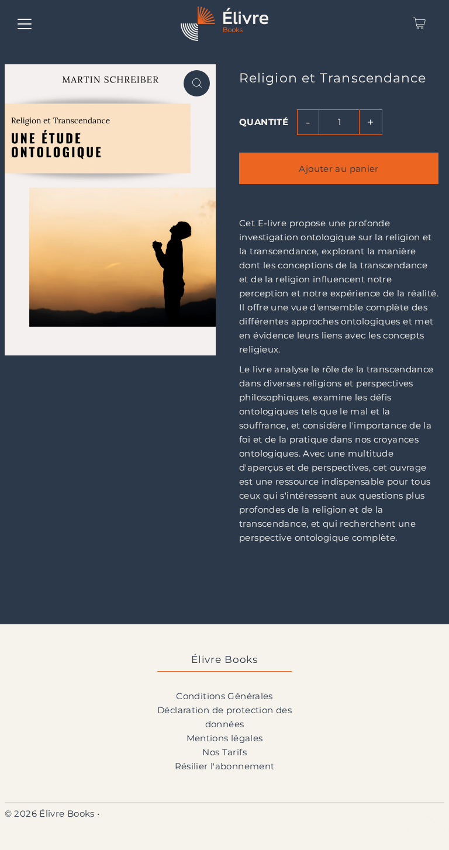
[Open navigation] (24, 23)
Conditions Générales (224, 696)
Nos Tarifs (224, 752)
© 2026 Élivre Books (50, 813)
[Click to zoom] (197, 83)
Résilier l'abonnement (225, 766)
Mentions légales (224, 738)
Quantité (263, 121)
